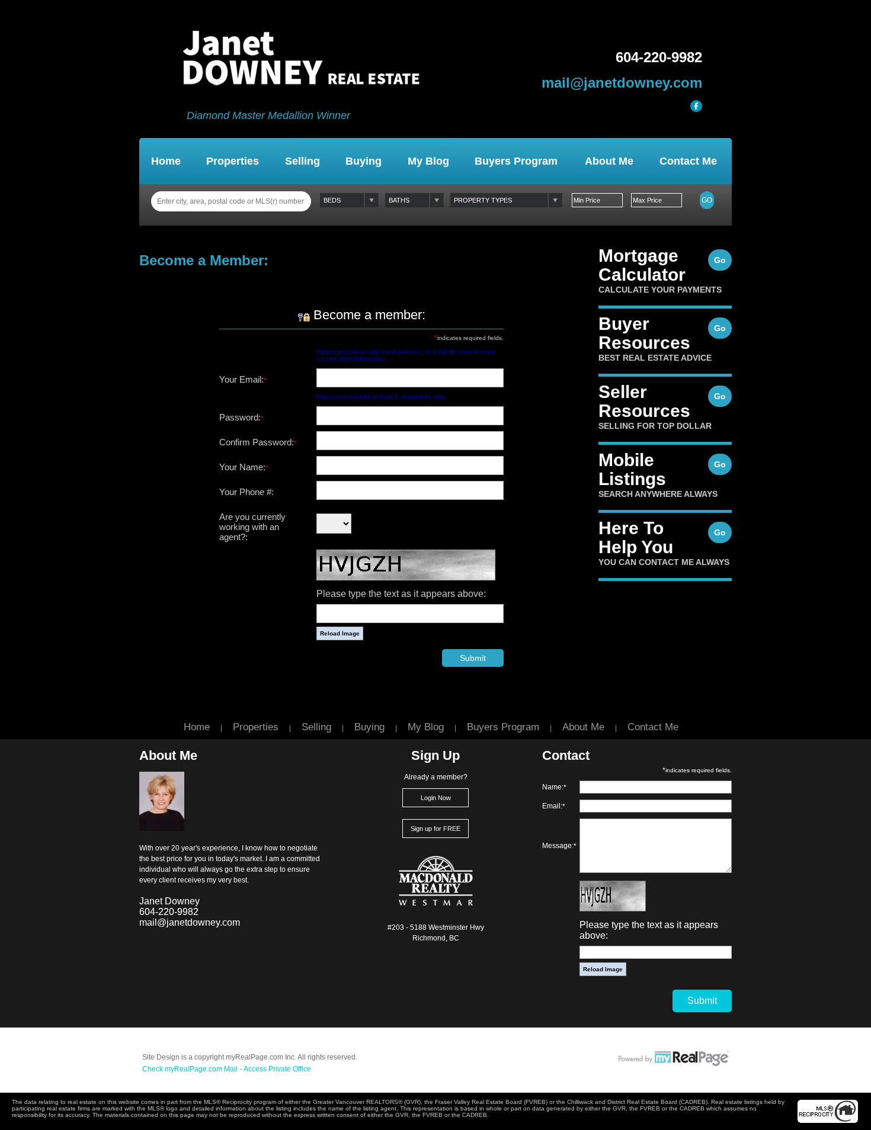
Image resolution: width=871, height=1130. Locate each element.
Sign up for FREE (435, 828)
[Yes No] (333, 524)
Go (707, 200)
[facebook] (696, 106)
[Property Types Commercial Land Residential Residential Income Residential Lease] (506, 200)
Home (166, 161)
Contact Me (688, 161)
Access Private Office (277, 1069)
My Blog (428, 161)
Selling (302, 161)
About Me (609, 161)
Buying (363, 161)
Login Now (436, 797)
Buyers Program (516, 161)
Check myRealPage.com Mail (190, 1069)
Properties (232, 161)
